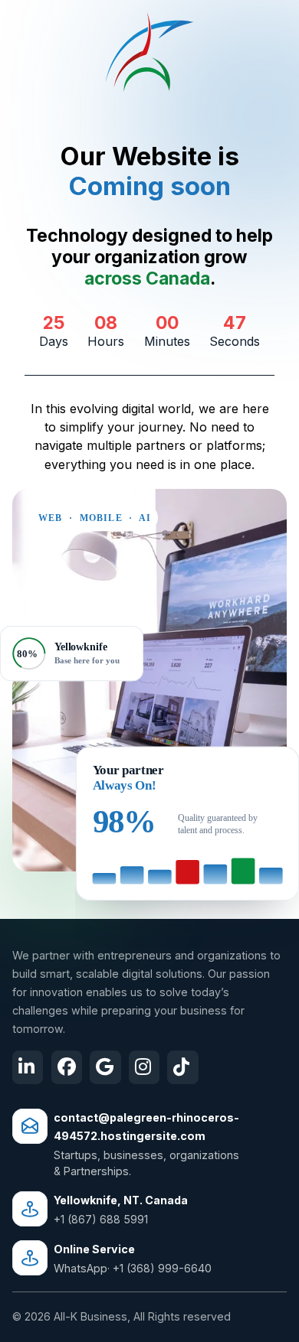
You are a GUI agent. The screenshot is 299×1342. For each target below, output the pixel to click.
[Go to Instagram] (144, 1067)
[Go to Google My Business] (105, 1067)
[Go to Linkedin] (27, 1067)
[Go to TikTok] (182, 1067)
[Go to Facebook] (67, 1067)
